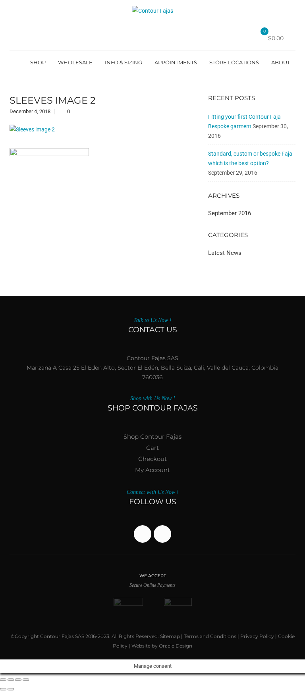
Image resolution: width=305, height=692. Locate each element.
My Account (152, 470)
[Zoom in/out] (3, 680)
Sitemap (170, 636)
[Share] (18, 680)
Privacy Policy (257, 636)
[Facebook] (142, 534)
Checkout (152, 459)
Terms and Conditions (210, 636)
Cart (152, 447)
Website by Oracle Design (161, 646)
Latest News (224, 252)
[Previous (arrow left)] (3, 689)
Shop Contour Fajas (152, 436)
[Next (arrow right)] (11, 689)
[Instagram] (162, 534)
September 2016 (229, 213)
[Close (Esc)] (26, 680)
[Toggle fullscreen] (11, 680)
